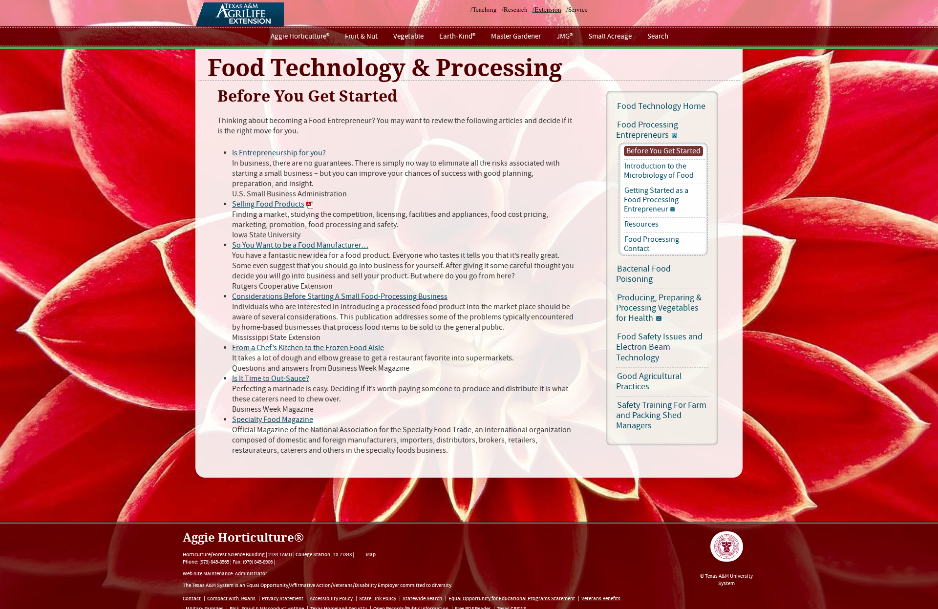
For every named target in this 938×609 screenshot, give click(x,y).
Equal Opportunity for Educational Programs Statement (511, 598)
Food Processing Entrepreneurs (647, 130)
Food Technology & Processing (385, 68)
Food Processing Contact (651, 244)
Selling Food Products (268, 204)
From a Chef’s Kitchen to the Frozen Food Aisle (308, 348)
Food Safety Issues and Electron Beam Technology (659, 347)
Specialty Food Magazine (272, 420)
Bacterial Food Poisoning (643, 274)
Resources (641, 224)
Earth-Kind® (457, 36)
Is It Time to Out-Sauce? (270, 379)
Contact (192, 598)
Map (371, 554)
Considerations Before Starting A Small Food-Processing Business (340, 297)
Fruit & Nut (361, 36)
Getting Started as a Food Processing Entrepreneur (656, 200)
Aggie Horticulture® (300, 36)
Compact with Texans (231, 598)
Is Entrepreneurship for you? (279, 153)
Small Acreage (610, 36)
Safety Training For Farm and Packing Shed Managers (661, 415)
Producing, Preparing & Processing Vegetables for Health (659, 308)
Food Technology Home (661, 106)
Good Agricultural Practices (649, 382)
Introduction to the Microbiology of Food (659, 171)
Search (657, 36)
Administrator (251, 573)
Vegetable (408, 36)
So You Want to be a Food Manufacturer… (300, 245)
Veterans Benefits (600, 598)
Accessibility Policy (331, 598)
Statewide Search (422, 598)
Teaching (484, 9)
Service (578, 9)
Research (516, 9)
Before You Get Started (663, 151)
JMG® (564, 36)
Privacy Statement (282, 598)
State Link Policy (377, 598)
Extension (547, 9)
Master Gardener (516, 36)
